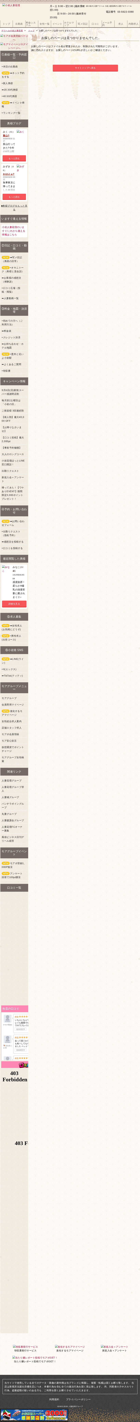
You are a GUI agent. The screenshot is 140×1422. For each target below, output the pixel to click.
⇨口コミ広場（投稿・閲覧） (11, 290)
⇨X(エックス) (9, 669)
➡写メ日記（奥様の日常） (12, 259)
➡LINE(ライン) (13, 661)
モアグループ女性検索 (13, 759)
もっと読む (14, 158)
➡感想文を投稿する (13, 541)
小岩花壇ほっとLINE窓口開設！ (13, 462)
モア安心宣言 (9, 740)
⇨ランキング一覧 (11, 113)
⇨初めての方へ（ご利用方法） (12, 322)
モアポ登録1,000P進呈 (13, 865)
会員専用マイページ (13, 704)
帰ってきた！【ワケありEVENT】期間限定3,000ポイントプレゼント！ (13, 493)
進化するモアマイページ (12, 713)
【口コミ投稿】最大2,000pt (13, 439)
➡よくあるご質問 (11, 364)
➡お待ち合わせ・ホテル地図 (13, 346)
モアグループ (9, 698)
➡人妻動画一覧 (10, 298)
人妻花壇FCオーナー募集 (12, 828)
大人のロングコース (13, 454)
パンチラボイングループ (13, 805)
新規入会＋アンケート (13, 479)
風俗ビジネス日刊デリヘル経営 (13, 839)
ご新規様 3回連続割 (13, 410)
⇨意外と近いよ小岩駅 (13, 356)
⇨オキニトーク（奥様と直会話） (13, 269)
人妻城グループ (10, 797)
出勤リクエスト (10, 471)
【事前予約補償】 (12, 447)
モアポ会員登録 (10, 734)
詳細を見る (14, 603)
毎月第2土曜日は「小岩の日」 (11, 402)
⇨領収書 (6, 370)
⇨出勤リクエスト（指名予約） (11, 533)
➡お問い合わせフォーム (13, 523)
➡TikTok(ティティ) (12, 675)
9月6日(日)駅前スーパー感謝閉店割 (13, 392)
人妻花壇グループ (12, 780)
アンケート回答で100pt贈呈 (12, 875)
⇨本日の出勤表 (10, 66)
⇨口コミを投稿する (12, 548)
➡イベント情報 (13, 104)
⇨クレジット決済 (11, 337)
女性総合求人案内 (12, 721)
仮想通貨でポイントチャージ (13, 749)
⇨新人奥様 (7, 83)
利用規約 (54, 1399)
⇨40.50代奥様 (9, 96)
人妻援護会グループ (13, 820)
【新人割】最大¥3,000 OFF (13, 419)
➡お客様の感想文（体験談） (11, 279)
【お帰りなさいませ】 (12, 429)
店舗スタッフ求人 (12, 727)
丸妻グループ (9, 814)
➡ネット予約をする (13, 75)
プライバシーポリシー (78, 1399)
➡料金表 (6, 331)
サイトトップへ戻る (85, 68)
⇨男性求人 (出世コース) (11, 637)
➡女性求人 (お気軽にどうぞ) (12, 627)
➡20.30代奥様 (10, 89)
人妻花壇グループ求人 (13, 789)
